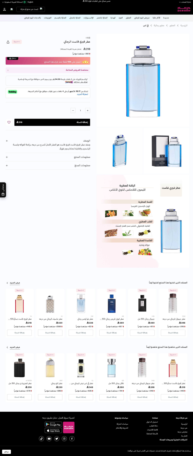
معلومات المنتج (82, 157)
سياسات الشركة (122, 424)
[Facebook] (71, 438)
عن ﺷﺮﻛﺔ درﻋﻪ (181, 417)
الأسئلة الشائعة (152, 433)
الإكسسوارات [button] (88, 17)
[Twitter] (56, 438)
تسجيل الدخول (152, 421)
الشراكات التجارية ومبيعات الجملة (173, 439)
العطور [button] (128, 17)
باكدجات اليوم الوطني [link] (32, 17)
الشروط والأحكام (122, 427)
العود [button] (121, 17)
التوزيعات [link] (47, 17)
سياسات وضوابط (121, 417)
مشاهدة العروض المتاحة (77, 70)
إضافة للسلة (173, 332)
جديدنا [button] (166, 17)
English (30, 2)
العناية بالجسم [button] (60, 17)
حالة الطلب (153, 425)
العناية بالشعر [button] (102, 17)
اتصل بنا (184, 435)
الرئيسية (183, 25)
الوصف (86, 141)
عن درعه (184, 427)
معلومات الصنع (82, 165)
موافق (6, 451)
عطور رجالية (159, 25)
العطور (172, 25)
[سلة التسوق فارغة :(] (11, 9)
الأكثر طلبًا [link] (156, 17)
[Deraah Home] (183, 9)
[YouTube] (49, 438)
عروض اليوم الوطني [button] (142, 17)
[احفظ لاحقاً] (9, 122)
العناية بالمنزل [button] (74, 17)
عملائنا (155, 417)
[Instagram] (64, 438)
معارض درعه (182, 431)
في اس (145, 25)
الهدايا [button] (113, 17)
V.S (88, 38)
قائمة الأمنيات (152, 429)
